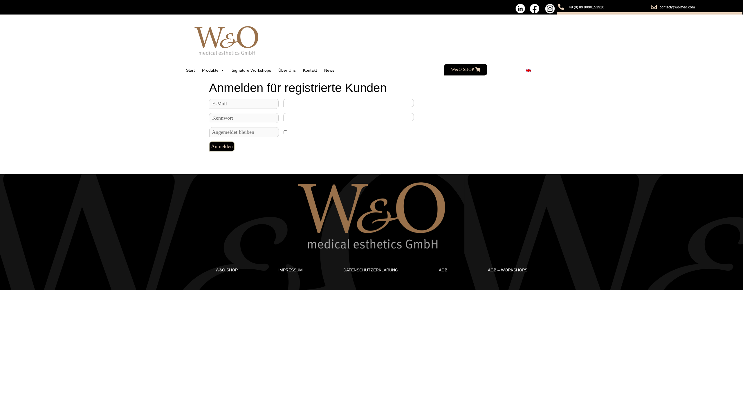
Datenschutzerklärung (370, 270)
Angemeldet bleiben (233, 132)
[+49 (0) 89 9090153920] (561, 7)
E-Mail (219, 104)
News (329, 70)
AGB (443, 270)
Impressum (290, 270)
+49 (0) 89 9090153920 (585, 7)
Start (190, 70)
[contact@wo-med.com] (654, 7)
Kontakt (310, 70)
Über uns (287, 70)
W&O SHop (227, 270)
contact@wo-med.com (677, 7)
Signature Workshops (251, 70)
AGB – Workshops (507, 270)
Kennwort (222, 118)
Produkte (210, 70)
